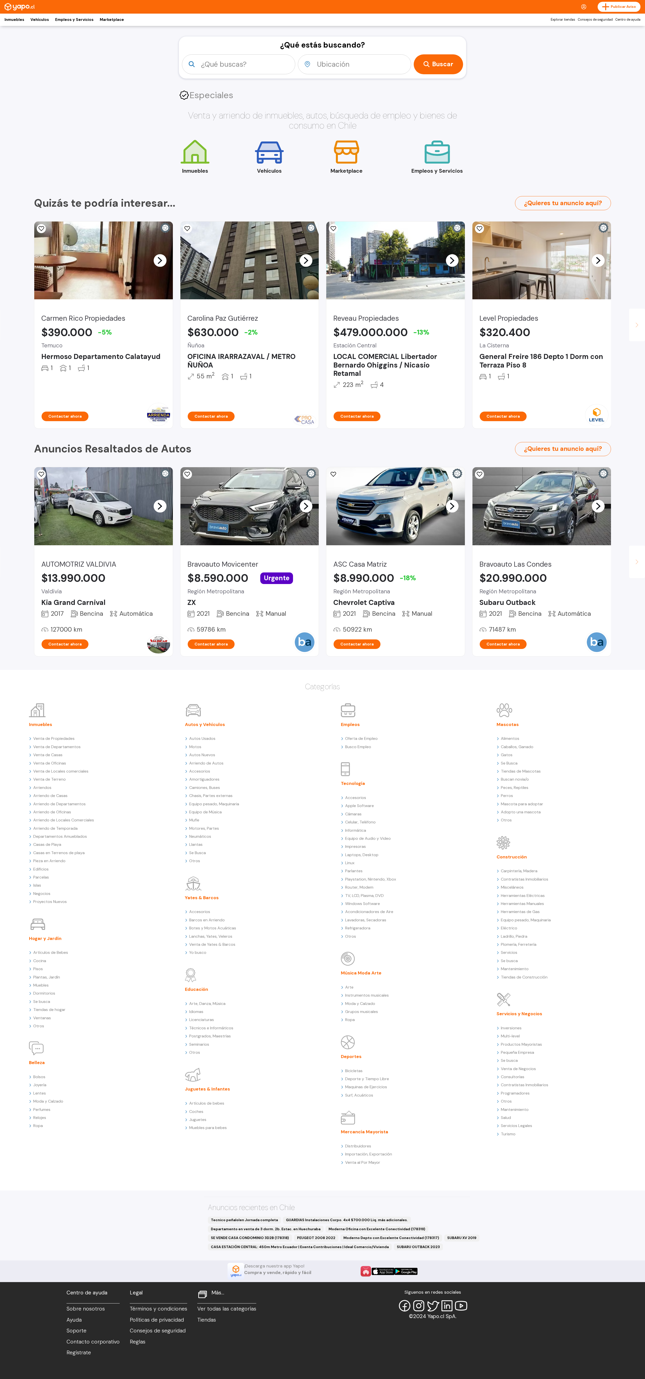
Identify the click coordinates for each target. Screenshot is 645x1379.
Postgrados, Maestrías (210, 1036)
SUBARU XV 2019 (461, 1238)
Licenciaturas (201, 1019)
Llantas (196, 844)
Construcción (512, 857)
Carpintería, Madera (519, 871)
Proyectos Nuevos (50, 901)
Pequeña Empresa (517, 1052)
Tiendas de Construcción (524, 977)
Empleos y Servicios (74, 19)
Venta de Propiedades (54, 738)
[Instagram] (419, 1306)
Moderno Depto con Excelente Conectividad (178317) (391, 1238)
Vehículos (39, 19)
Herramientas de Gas (520, 911)
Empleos (350, 724)
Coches (196, 1111)
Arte (349, 987)
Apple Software (359, 805)
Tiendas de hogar (49, 1009)
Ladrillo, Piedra (514, 936)
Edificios (41, 869)
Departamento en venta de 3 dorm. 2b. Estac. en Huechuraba (265, 1229)
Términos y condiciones (158, 1308)
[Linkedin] (447, 1306)
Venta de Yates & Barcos (212, 944)
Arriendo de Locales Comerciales (63, 820)
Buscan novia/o (515, 779)
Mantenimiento (515, 968)
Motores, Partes (204, 828)
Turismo (508, 1134)
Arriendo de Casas (50, 795)
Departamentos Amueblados (60, 836)
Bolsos (39, 1076)
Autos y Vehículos (205, 724)
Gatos (506, 754)
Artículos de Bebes (50, 952)
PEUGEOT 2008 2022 (316, 1238)
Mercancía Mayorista (364, 1132)
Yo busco (197, 952)
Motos (195, 746)
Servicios (509, 952)
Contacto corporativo (93, 1341)
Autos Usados (202, 738)
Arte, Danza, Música (207, 1003)
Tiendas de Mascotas (521, 771)
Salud (506, 1117)
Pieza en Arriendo (49, 860)
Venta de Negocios (518, 1068)
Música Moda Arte (361, 973)
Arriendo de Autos (206, 763)
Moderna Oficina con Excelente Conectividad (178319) (377, 1229)
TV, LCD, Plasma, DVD (364, 895)
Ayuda (74, 1319)
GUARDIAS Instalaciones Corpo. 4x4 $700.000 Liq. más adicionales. (347, 1220)
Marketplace (112, 19)
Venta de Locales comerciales (60, 771)
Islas (37, 885)
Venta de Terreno (49, 779)
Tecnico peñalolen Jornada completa (244, 1220)
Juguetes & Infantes (207, 1089)
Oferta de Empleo (361, 738)
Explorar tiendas (563, 20)
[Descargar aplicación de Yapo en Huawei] (366, 1271)
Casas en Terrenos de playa (59, 852)
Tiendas (206, 1319)
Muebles (41, 985)
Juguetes (197, 1119)
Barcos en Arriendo (207, 920)
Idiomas (196, 1011)
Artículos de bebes (206, 1103)
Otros (38, 1026)
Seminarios (199, 1044)
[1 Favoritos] (187, 228)
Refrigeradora (357, 928)
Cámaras (353, 814)
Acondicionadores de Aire (369, 911)
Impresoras (355, 846)
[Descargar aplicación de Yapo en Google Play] (406, 1271)
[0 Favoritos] (333, 228)
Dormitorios (44, 993)
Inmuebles (14, 19)
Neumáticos (200, 836)
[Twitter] (433, 1306)
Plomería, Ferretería (518, 944)
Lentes (39, 1093)
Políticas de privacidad (157, 1319)
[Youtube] (461, 1306)
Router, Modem (359, 887)
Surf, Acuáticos (359, 1095)
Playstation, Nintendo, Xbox (370, 879)
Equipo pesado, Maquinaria (214, 804)
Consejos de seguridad (595, 20)
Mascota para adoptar (522, 804)
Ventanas (42, 1018)
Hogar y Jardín (45, 938)
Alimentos (510, 738)
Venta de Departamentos (57, 746)
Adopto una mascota (521, 812)
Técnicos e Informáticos (211, 1028)
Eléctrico (509, 928)
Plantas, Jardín (46, 977)
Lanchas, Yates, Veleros (210, 936)
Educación (196, 989)
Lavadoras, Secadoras (365, 920)
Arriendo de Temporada (55, 828)
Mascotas (508, 724)
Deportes (351, 1057)
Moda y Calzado (48, 1101)
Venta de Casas (47, 754)
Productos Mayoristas (521, 1044)
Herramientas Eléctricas (523, 895)
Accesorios (199, 771)
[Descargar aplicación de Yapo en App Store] (383, 1271)
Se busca (41, 1001)
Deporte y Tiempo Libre (367, 1078)
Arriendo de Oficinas (52, 812)
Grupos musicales (361, 1011)
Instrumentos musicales (367, 995)
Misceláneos (512, 887)
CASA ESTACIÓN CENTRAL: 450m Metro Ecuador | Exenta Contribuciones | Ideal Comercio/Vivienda (300, 1247)
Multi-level (510, 1036)
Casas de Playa (47, 844)
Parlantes (354, 871)
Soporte (76, 1330)
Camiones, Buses (204, 787)
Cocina (39, 960)
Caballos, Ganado (517, 746)
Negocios (41, 893)
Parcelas (41, 877)
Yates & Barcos (202, 898)
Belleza (37, 1063)
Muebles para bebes (208, 1127)
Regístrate (79, 1352)
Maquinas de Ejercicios (366, 1087)
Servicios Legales (516, 1125)
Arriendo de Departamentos (59, 804)
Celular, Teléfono (360, 822)
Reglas (137, 1341)
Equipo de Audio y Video (368, 838)
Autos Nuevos (202, 754)
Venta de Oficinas (49, 763)
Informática (355, 830)
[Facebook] (405, 1306)
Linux (349, 862)
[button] (160, 260)
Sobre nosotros (86, 1308)
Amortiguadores (204, 779)
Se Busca (197, 852)
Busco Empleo (358, 746)
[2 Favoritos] (41, 228)
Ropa (38, 1125)
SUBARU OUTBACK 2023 (418, 1247)
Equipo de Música (205, 812)
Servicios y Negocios (519, 1014)
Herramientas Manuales (522, 903)
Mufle (194, 820)
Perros (507, 795)
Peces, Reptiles (514, 787)
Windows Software (362, 903)
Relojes (39, 1117)
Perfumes (41, 1109)
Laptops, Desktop (361, 854)
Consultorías (512, 1076)
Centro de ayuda (627, 20)
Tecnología (353, 783)
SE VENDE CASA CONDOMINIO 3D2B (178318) (250, 1238)
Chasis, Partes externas (211, 795)
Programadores (515, 1093)
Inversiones (511, 1028)
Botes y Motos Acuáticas (212, 928)
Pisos (38, 968)
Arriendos (42, 787)
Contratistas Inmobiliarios (524, 879)
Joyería (39, 1084)
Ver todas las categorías (226, 1308)
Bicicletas (354, 1070)
